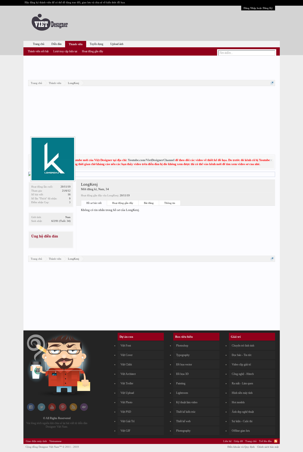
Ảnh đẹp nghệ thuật (243, 411)
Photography (183, 430)
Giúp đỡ (238, 441)
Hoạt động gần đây (122, 203)
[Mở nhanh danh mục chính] (272, 82)
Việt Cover (126, 355)
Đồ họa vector (184, 364)
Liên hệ (227, 441)
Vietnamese (55, 441)
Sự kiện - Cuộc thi (242, 421)
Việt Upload (127, 393)
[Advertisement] (151, 67)
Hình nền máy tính (242, 393)
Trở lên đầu (265, 441)
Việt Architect (128, 374)
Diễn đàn (56, 44)
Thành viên (76, 44)
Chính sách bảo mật (268, 446)
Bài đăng (149, 203)
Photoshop (182, 345)
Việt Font (125, 345)
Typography (183, 355)
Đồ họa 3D (182, 374)
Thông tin (169, 203)
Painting (180, 383)
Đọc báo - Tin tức (242, 355)
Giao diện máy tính (36, 441)
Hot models (238, 402)
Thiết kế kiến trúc (186, 411)
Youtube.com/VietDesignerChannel (151, 160)
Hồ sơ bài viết (94, 203)
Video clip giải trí (241, 364)
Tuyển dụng (96, 44)
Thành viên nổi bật (38, 51)
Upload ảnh (116, 44)
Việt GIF (125, 430)
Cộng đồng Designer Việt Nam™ (52, 446)
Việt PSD (125, 411)
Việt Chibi (126, 364)
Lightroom (182, 393)
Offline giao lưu (241, 430)
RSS (275, 441)
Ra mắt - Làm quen (242, 383)
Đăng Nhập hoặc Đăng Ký (258, 8)
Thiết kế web (183, 421)
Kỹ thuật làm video (186, 402)
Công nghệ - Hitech (243, 374)
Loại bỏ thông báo (271, 160)
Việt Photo (126, 402)
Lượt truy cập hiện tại (65, 51)
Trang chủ (38, 44)
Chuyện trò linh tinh (243, 345)
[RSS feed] (73, 410)
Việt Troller (126, 383)
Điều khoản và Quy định (241, 446)
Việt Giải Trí (127, 421)
